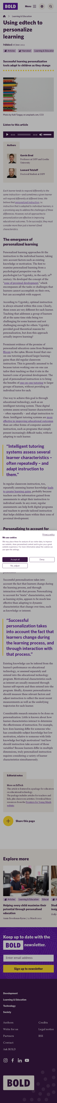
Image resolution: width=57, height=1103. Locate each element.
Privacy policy (48, 534)
